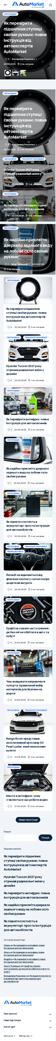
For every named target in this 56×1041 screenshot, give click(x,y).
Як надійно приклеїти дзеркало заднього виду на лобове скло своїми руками (27, 909)
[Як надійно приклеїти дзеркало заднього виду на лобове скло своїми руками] (28, 249)
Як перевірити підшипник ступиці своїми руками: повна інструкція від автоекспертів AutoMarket (25, 862)
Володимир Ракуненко (15, 976)
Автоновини (10, 14)
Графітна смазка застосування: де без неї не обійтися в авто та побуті (26, 969)
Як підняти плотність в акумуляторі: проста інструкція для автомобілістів (27, 925)
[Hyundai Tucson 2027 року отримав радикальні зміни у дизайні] (28, 44)
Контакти (8, 1036)
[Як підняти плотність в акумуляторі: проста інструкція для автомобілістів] (28, 503)
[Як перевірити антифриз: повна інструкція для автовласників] (28, 206)
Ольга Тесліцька (12, 966)
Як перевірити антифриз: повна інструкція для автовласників (27, 895)
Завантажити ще (28, 819)
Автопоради (10, 93)
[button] (5, 5)
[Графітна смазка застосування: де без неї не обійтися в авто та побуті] (28, 610)
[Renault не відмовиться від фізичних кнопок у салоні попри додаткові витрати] (28, 557)
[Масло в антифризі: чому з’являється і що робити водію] (28, 777)
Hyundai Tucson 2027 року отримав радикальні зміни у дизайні (24, 881)
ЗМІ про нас (24, 1036)
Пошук (7, 831)
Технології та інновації (33, 14)
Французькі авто (15, 551)
